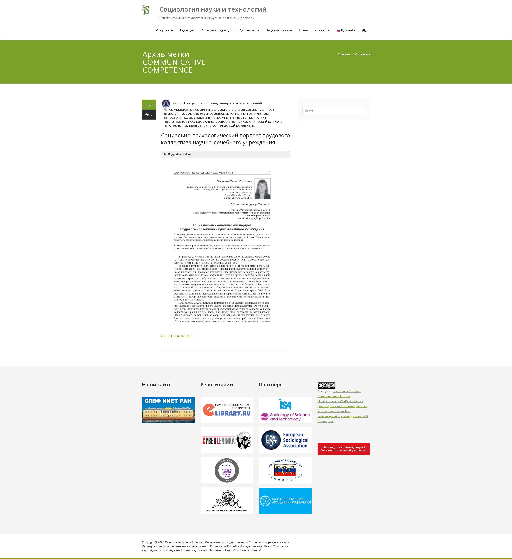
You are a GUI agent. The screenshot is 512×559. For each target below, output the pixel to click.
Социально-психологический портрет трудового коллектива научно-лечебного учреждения (225, 139)
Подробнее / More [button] (179, 154)
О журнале (164, 30)
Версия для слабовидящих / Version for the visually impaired (343, 448)
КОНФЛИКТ (258, 118)
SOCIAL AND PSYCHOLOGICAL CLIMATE (209, 114)
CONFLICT (225, 110)
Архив (303, 30)
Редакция (187, 30)
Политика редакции (217, 30)
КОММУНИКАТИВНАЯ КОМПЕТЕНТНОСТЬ (215, 118)
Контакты (322, 30)
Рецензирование (279, 30)
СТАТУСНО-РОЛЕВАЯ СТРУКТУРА (190, 126)
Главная (344, 54)
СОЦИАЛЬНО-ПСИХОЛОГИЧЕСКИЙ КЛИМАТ (248, 122)
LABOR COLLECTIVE (249, 110)
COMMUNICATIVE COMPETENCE (192, 110)
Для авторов (249, 30)
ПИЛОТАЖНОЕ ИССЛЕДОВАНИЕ (189, 122)
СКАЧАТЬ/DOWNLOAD (177, 336)
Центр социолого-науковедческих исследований (223, 103)
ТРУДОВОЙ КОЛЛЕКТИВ (236, 126)
